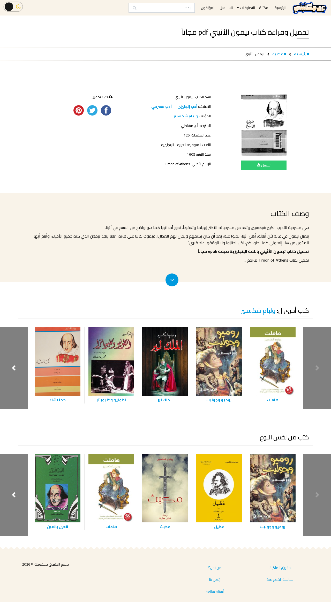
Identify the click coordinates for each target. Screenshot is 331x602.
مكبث (165, 526)
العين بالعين (57, 526)
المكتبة (279, 53)
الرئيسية (301, 53)
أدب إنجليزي (187, 106)
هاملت (273, 399)
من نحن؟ (214, 567)
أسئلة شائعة (215, 591)
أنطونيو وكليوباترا (111, 399)
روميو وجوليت (218, 399)
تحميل (265, 165)
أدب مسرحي (161, 106)
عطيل (219, 526)
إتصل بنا (214, 579)
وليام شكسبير (186, 116)
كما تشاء (57, 399)
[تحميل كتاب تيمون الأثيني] (264, 125)
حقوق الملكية (280, 567)
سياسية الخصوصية (280, 579)
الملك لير (165, 399)
